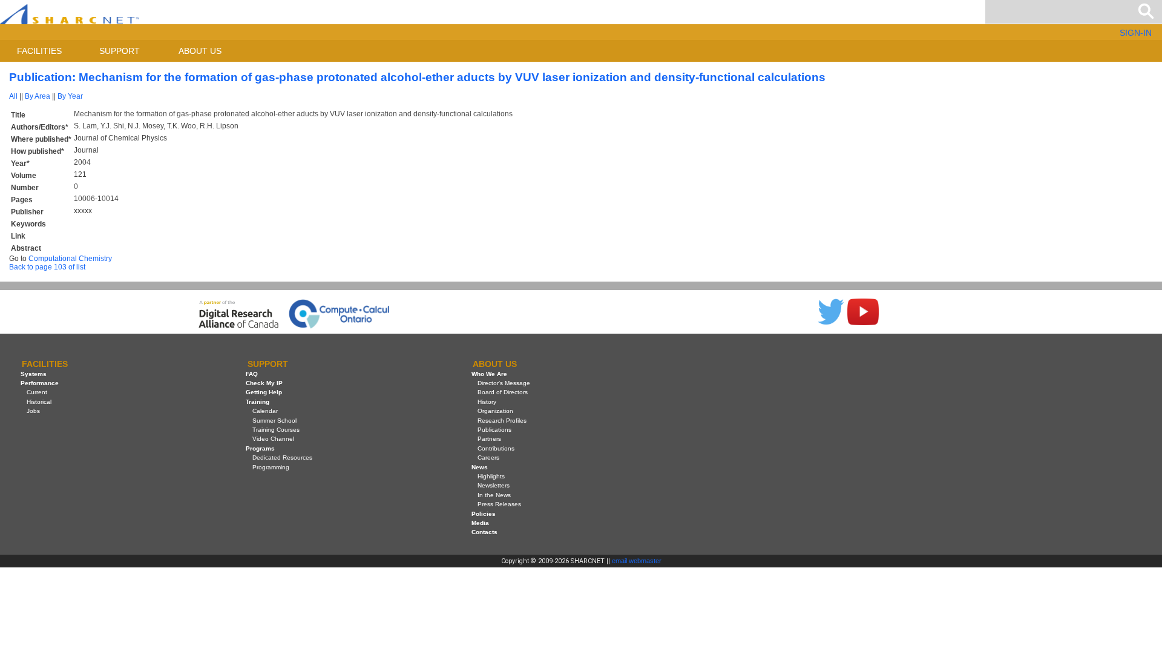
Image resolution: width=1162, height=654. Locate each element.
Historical (39, 401)
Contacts (484, 532)
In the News (494, 495)
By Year (70, 96)
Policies (483, 513)
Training (257, 401)
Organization (495, 411)
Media (480, 523)
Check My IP (264, 383)
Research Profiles (502, 420)
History (487, 401)
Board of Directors (503, 392)
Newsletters (494, 485)
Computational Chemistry (70, 258)
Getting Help (264, 392)
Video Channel (273, 438)
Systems (34, 374)
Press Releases (499, 504)
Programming (270, 467)
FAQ (252, 374)
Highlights (491, 476)
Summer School (274, 420)
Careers (488, 457)
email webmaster (636, 560)
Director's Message (504, 383)
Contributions (496, 448)
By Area (37, 96)
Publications (494, 429)
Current (37, 392)
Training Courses (276, 429)
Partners (489, 438)
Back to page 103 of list (47, 267)
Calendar (265, 411)
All (13, 96)
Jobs (33, 411)
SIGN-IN (1136, 33)
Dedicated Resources (282, 457)
